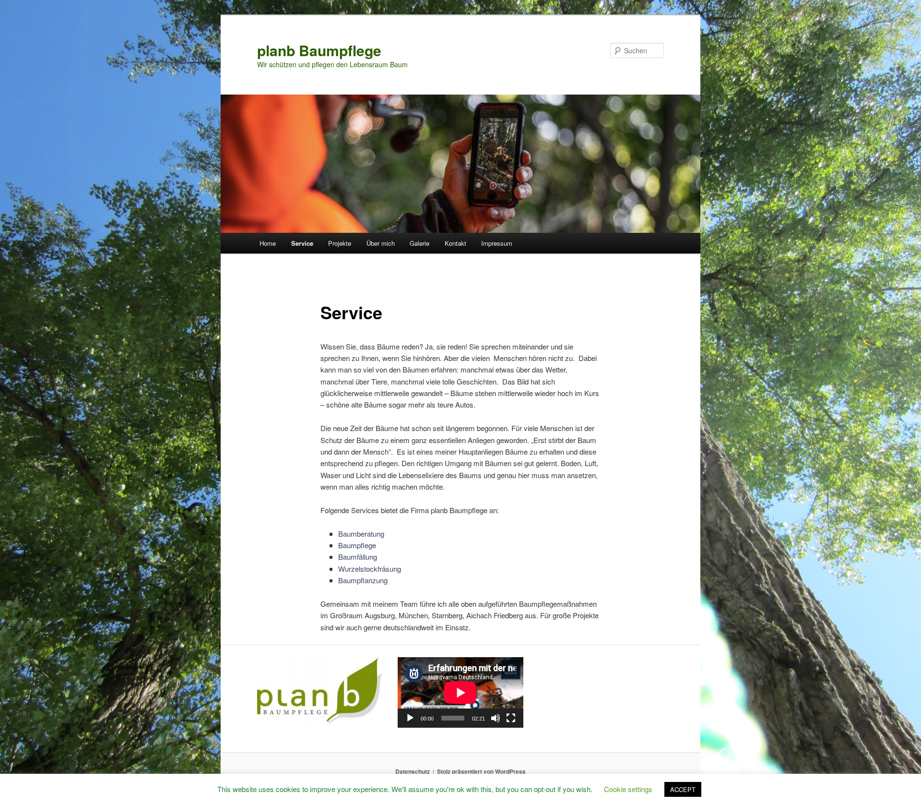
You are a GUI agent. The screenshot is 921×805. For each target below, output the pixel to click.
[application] (460, 692)
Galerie (419, 243)
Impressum (496, 243)
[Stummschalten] (495, 718)
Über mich (380, 243)
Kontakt (455, 243)
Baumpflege (358, 545)
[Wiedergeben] (410, 718)
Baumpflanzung (363, 580)
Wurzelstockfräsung (369, 569)
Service (302, 243)
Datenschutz (412, 771)
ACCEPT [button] (683, 789)
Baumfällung (357, 557)
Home (268, 243)
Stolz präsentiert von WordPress (481, 771)
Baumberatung (362, 534)
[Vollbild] (511, 718)
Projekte (339, 243)
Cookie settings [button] (628, 789)
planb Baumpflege (319, 50)
